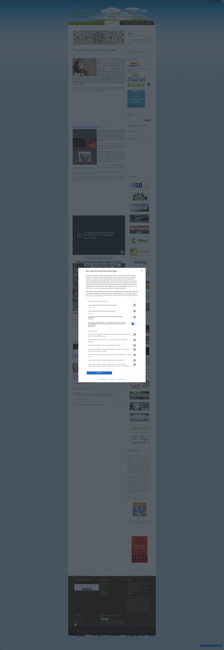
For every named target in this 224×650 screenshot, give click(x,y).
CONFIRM (99, 373)
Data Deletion (102, 379)
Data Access (112, 379)
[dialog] (112, 325)
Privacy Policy (122, 379)
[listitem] (112, 301)
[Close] (142, 271)
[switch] (133, 305)
